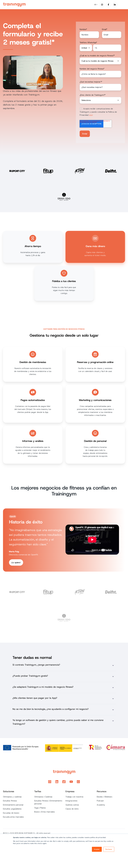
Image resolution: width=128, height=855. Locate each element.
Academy (101, 805)
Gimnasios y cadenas (12, 797)
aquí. (90, 115)
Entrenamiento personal (13, 805)
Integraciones (71, 801)
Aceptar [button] (97, 849)
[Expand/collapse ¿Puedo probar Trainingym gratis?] (113, 676)
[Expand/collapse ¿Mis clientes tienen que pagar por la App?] (113, 698)
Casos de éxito (72, 809)
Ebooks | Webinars (104, 797)
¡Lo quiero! (16, 562)
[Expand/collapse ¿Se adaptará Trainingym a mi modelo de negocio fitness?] (113, 687)
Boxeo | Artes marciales (44, 812)
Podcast (100, 801)
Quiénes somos (72, 805)
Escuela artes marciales (13, 817)
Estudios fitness (10, 801)
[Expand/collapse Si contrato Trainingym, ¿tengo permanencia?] (113, 665)
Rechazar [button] (108, 849)
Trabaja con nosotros (74, 797)
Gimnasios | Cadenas (43, 797)
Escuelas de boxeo (11, 813)
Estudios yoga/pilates (12, 809)
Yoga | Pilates (40, 808)
